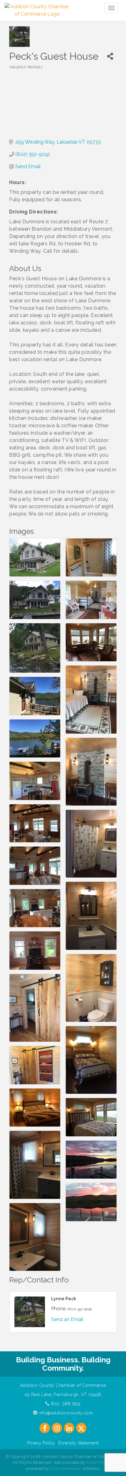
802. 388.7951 (65, 1403)
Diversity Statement (78, 1442)
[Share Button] (110, 56)
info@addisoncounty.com (65, 1412)
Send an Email (67, 1319)
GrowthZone (98, 1462)
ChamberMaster (66, 1468)
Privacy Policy (41, 1442)
